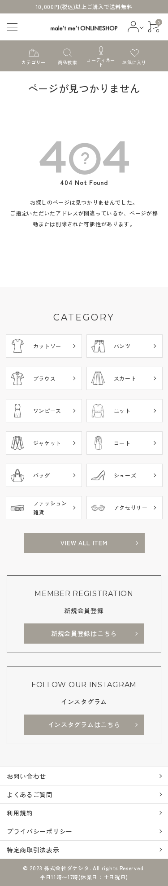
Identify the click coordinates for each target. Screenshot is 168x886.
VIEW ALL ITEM (83, 542)
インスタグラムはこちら (84, 724)
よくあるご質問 (30, 794)
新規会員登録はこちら (84, 633)
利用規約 (20, 812)
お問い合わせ (26, 776)
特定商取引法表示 (33, 849)
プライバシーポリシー (40, 831)
